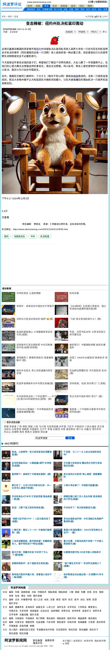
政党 (77, 9)
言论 (39, 9)
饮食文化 (19, 622)
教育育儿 (92, 607)
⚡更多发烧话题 (12, 422)
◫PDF (105, 17)
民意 (62, 12)
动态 (65, 9)
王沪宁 (43, 429)
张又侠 (100, 426)
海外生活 (61, 607)
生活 (54, 6)
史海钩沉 (29, 607)
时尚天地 (71, 622)
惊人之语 (58, 9)
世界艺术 (97, 611)
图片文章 (34, 614)
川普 (35, 426)
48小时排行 (11, 443)
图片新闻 (37, 596)
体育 (11, 596)
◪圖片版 (98, 17)
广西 (19, 426)
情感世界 (29, 622)
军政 (17, 592)
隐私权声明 (100, 641)
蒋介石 (79, 429)
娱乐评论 (71, 618)
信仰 (29, 596)
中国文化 (13, 611)
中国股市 (34, 429)
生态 (17, 596)
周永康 (44, 432)
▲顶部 (66, 643)
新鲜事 (64, 6)
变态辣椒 (13, 32)
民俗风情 (23, 626)
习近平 (70, 426)
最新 (31, 9)
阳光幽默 (83, 630)
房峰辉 (15, 432)
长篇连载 (23, 614)
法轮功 (7, 429)
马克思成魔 (52, 426)
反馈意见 (77, 641)
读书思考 (76, 611)
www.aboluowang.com (39, 2)
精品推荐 (82, 618)
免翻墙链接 (100, 2)
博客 (90, 6)
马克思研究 (61, 630)
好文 (88, 9)
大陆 (34, 592)
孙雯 (63, 429)
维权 (101, 592)
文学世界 (13, 614)
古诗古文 (44, 611)
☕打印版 (89, 17)
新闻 (38, 6)
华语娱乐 (29, 618)
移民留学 (61, 622)
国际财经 (62, 592)
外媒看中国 (47, 9)
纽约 (38, 49)
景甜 (30, 426)
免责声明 (88, 641)
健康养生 (19, 607)
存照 (105, 9)
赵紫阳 (36, 432)
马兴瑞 (42, 426)
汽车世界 (50, 622)
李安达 (37, 224)
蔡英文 (28, 432)
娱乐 (73, 6)
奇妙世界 (100, 622)
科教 (83, 592)
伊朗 (6, 426)
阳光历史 (73, 630)
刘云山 (7, 432)
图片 (70, 12)
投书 (94, 9)
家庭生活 (40, 607)
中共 (33, 236)
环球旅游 (13, 626)
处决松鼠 (44, 236)
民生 (95, 592)
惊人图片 (13, 630)
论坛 (81, 6)
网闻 (77, 592)
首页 (30, 6)
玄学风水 (71, 607)
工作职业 (82, 607)
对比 (100, 9)
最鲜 (11, 622)
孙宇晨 (62, 426)
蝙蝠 (75, 76)
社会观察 (40, 622)
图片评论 (13, 603)
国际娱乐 (61, 618)
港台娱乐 (50, 618)
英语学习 (86, 611)
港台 (23, 596)
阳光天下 (93, 630)
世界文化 (65, 611)
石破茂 (56, 429)
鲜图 (32, 626)
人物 (71, 592)
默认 (105, 32)
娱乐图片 (92, 618)
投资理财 (55, 611)
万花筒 (91, 622)
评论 (46, 6)
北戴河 (87, 429)
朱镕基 (12, 426)
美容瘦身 (34, 611)
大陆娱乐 (19, 618)
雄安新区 (71, 429)
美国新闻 (25, 592)
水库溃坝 (16, 429)
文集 (71, 9)
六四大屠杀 (91, 426)
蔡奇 (21, 432)
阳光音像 (23, 633)
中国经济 (79, 426)
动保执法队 (19, 236)
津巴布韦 (96, 429)
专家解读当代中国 (45, 630)
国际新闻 (52, 592)
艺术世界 (23, 611)
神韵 (25, 426)
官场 (89, 592)
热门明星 (40, 618)
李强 (49, 429)
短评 (83, 9)
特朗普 (25, 429)
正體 (91, 2)
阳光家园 (13, 633)
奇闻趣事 (82, 622)
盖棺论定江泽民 (27, 630)
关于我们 (67, 641)
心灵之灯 (50, 607)
